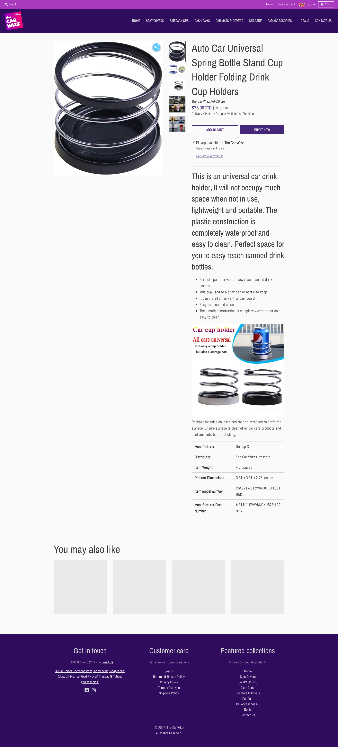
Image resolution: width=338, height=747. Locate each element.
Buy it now (262, 130)
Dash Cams (247, 688)
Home (248, 671)
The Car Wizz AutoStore (208, 101)
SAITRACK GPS (247, 682)
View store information (209, 156)
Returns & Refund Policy (169, 677)
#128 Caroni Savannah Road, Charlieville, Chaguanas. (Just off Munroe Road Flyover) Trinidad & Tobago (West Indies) (90, 676)
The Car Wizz (175, 727)
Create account (286, 4)
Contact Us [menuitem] (323, 21)
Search (169, 671)
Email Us (107, 662)
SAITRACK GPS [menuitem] (179, 21)
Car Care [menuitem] (255, 21)
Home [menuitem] (136, 21)
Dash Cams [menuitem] (202, 21)
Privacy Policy (169, 682)
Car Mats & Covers (248, 693)
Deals (248, 709)
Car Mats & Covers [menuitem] (229, 21)
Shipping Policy (169, 693)
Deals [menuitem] (304, 21)
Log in (269, 4)
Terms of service (169, 688)
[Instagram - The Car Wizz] (93, 690)
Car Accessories (246, 704)
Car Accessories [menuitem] (280, 21)
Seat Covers (248, 677)
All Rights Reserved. (169, 733)
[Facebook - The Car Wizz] (86, 690)
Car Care (247, 698)
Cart (328, 4)
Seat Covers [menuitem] (155, 21)
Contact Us (248, 715)
